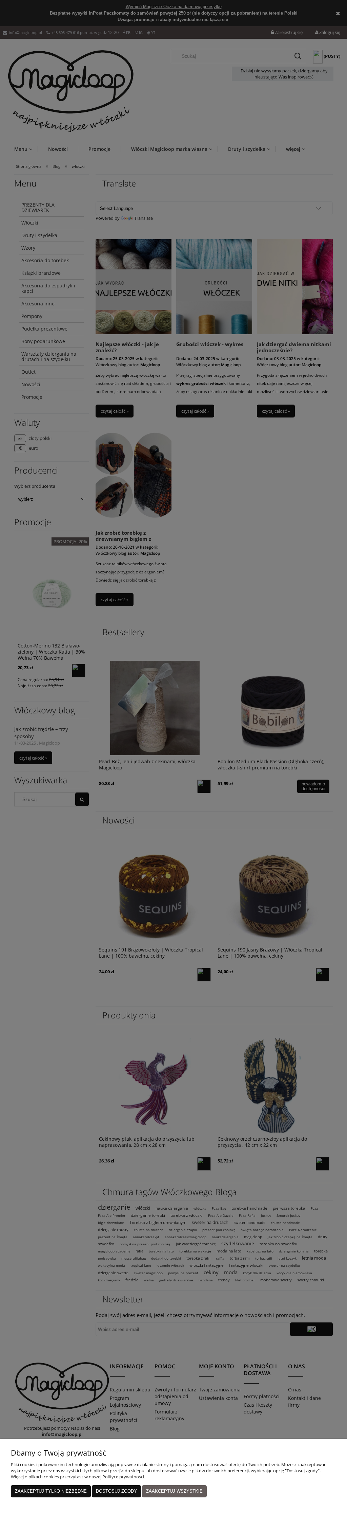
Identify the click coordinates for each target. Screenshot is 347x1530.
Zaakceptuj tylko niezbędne (51, 1491)
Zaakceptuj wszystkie (174, 1491)
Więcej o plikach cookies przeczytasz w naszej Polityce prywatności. (78, 1477)
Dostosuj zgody (116, 1491)
